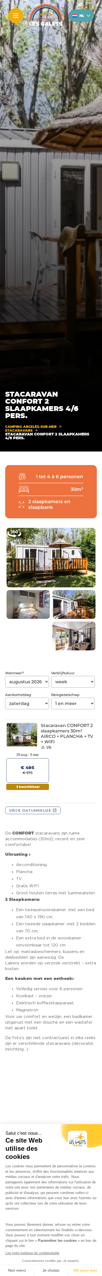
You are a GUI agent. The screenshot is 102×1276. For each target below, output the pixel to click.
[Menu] (15, 15)
